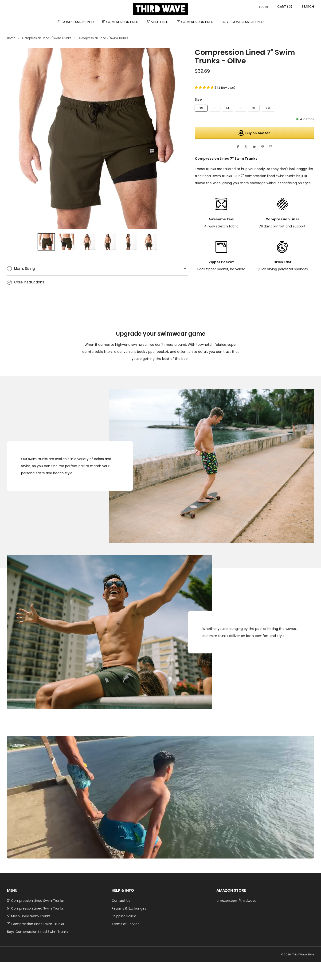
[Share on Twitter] (254, 146)
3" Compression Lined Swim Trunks (35, 900)
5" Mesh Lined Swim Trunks (29, 916)
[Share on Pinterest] (262, 146)
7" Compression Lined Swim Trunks (35, 924)
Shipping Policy (124, 916)
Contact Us (121, 900)
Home (11, 38)
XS (201, 108)
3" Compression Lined (76, 22)
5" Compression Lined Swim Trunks (35, 908)
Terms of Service (126, 924)
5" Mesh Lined (157, 22)
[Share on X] (246, 146)
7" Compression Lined (195, 22)
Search (308, 6)
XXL (268, 108)
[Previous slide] (16, 138)
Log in (263, 7)
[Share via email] (270, 146)
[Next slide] (179, 138)
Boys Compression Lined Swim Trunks (37, 931)
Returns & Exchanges (129, 908)
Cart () (284, 6)
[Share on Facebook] (237, 146)
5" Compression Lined (120, 22)
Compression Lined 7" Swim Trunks (47, 38)
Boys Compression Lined (243, 22)
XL (253, 108)
